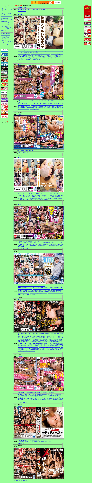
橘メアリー (51, 348)
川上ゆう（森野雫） (29, 199)
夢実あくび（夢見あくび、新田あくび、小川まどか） (43, 105)
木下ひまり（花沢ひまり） (24, 242)
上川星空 (45, 242)
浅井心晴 (27, 398)
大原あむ (32, 290)
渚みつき (21, 107)
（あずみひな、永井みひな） (47, 56)
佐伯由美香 (50, 341)
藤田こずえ (32, 109)
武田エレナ (40, 399)
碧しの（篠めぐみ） (39, 199)
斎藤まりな (57, 289)
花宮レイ (39, 287)
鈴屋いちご (38, 9)
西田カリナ (60, 287)
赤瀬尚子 (21, 291)
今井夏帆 (50, 198)
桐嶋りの (44, 349)
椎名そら (38, 339)
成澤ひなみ (25, 399)
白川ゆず (32, 242)
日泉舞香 (25, 103)
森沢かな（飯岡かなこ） (41, 336)
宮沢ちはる (36, 106)
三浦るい (57, 291)
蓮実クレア (42, 55)
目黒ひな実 (31, 106)
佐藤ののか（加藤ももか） (31, 56)
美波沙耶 (32, 349)
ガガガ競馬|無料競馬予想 (6, 27)
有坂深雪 (30, 244)
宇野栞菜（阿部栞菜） (44, 347)
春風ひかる (58, 55)
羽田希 (51, 287)
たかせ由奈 (20, 196)
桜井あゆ (30, 58)
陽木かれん (28, 337)
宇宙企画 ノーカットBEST (24, 248)
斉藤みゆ (41, 245)
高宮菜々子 (39, 394)
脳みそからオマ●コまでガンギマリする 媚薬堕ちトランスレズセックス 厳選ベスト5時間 (38, 193)
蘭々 (62, 242)
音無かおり (22, 56)
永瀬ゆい (55, 399)
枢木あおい (33, 54)
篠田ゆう (49, 107)
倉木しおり (28, 339)
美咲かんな (45, 398)
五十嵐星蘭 (29, 289)
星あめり (34, 9)
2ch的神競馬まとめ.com (6, 7)
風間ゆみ (52, 58)
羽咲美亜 (59, 399)
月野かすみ (24, 54)
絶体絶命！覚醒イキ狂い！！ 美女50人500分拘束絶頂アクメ (31, 286)
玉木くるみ (36, 343)
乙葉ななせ (56, 195)
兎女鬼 (26, 198)
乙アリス (20, 289)
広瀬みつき (60, 398)
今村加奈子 (54, 245)
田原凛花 (46, 339)
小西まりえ (38, 54)
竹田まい (43, 289)
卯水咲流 (46, 199)
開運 (8, 37)
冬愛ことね (50, 293)
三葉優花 (36, 397)
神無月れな (32, 398)
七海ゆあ (24, 9)
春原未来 (56, 58)
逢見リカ (54, 106)
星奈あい (40, 341)
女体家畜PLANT (21, 443)
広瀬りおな (24, 289)
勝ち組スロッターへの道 (6, 16)
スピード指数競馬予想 (6, 10)
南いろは (27, 395)
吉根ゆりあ (28, 294)
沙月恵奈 (58, 106)
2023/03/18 (20, 299)
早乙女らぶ (43, 9)
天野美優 (48, 244)
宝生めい (46, 340)
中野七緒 (43, 287)
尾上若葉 (60, 103)
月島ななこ (53, 344)
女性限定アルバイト (5, 44)
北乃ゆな (35, 287)
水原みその (36, 290)
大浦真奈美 (25, 58)
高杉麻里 (58, 344)
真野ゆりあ (58, 244)
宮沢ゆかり (28, 9)
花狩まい (25, 195)
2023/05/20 (20, 64)
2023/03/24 (20, 251)
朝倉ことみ (21, 343)
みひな (39, 56)
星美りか (50, 103)
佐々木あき (57, 54)
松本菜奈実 (52, 291)
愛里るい (49, 336)
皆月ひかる (20, 103)
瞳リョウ (51, 347)
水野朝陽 (27, 109)
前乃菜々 (45, 399)
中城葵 (24, 107)
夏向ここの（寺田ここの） (43, 348)
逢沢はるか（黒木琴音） (42, 103)
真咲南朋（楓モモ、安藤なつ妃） (30, 196)
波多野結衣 (34, 55)
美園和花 (30, 55)
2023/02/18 (20, 406)
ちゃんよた (29, 103)
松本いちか (35, 244)
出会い (9, 42)
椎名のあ (36, 293)
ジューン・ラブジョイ (27, 344)
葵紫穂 (34, 198)
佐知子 (54, 347)
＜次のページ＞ (23, 480)
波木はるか (59, 245)
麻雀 (9, 33)
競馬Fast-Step (3, 30)
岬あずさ (26, 343)
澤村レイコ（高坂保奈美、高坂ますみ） (41, 291)
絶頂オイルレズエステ (23, 7)
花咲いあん (22, 293)
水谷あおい (58, 397)
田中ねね (35, 289)
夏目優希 (25, 340)
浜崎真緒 (41, 106)
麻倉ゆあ (34, 339)
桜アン (32, 397)
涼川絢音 (52, 195)
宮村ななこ (35, 347)
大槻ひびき (34, 58)
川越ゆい (24, 294)
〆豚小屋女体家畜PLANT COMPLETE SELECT (28, 440)
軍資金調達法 (4, 37)
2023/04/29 (20, 157)
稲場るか (20, 54)
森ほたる (37, 398)
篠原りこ (20, 294)
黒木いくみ (53, 336)
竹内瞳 (52, 395)
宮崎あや (20, 9)
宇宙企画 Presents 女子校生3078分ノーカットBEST (29, 241)
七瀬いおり (24, 394)
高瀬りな (35, 103)
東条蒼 (47, 9)
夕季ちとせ (47, 289)
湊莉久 (22, 246)
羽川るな (21, 55)
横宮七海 (50, 290)
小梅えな (27, 290)
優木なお (30, 291)
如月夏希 (30, 399)
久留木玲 (27, 341)
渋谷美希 (23, 105)
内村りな (47, 195)
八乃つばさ (53, 55)
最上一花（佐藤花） (40, 441)
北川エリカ (41, 198)
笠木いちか (40, 397)
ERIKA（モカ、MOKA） (37, 337)
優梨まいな (54, 337)
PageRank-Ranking (4, 18)
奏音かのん (55, 293)
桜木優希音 (53, 244)
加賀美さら (22, 395)
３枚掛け (3, 17)
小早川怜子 (53, 196)
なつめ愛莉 (31, 245)
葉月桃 (28, 397)
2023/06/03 (20, 14)
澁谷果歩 (55, 343)
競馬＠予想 (3, 8)
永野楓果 (26, 152)
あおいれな (22, 199)
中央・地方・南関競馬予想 (7, 28)
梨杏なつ (49, 242)
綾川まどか (51, 339)
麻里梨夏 (26, 106)
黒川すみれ (31, 343)
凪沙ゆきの (22, 290)
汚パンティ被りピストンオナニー (25, 150)
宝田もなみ (21, 349)
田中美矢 (47, 287)
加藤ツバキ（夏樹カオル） (43, 58)
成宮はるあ (20, 397)
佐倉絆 (44, 106)
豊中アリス (60, 293)
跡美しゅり (45, 245)
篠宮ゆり (53, 242)
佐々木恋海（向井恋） (36, 59)
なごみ (22, 245)
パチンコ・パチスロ (5, 35)
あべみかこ (38, 107)
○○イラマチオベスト (22, 402)
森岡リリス (20, 244)
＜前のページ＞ (16, 480)
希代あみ (20, 287)
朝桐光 (37, 198)
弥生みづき (25, 336)
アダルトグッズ (4, 41)
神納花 (38, 55)
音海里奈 (51, 340)
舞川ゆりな (27, 105)
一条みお (49, 395)
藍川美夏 (43, 195)
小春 (23, 152)
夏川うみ (42, 339)
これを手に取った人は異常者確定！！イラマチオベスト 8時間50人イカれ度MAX (36, 392)
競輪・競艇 (5, 33)
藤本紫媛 (34, 441)
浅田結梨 (56, 56)
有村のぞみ (22, 398)
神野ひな (45, 293)
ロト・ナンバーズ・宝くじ (7, 36)
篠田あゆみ (27, 59)
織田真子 (40, 349)
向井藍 (28, 54)
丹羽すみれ (24, 287)
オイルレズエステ (22, 11)
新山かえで (43, 54)
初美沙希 (60, 337)
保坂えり (60, 58)
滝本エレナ (33, 107)
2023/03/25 (20, 204)
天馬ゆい (29, 394)
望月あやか (29, 287)
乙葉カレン (42, 345)
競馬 (2, 33)
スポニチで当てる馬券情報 (7, 9)
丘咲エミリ (24, 441)
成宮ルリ (23, 59)
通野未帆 (25, 291)
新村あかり (37, 345)
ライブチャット (4, 42)
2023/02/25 (20, 356)
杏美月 (34, 340)
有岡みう (53, 289)
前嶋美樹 (54, 397)
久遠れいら (38, 340)
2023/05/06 (20, 114)
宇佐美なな (49, 106)
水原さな (48, 54)
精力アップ (10, 41)
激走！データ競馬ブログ (6, 22)
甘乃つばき (48, 55)
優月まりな (55, 340)
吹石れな (25, 55)
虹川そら (53, 107)
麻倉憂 (22, 106)
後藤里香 (36, 349)
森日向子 (23, 109)
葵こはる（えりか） (58, 339)
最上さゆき (55, 287)
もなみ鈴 (41, 242)
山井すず (29, 107)
